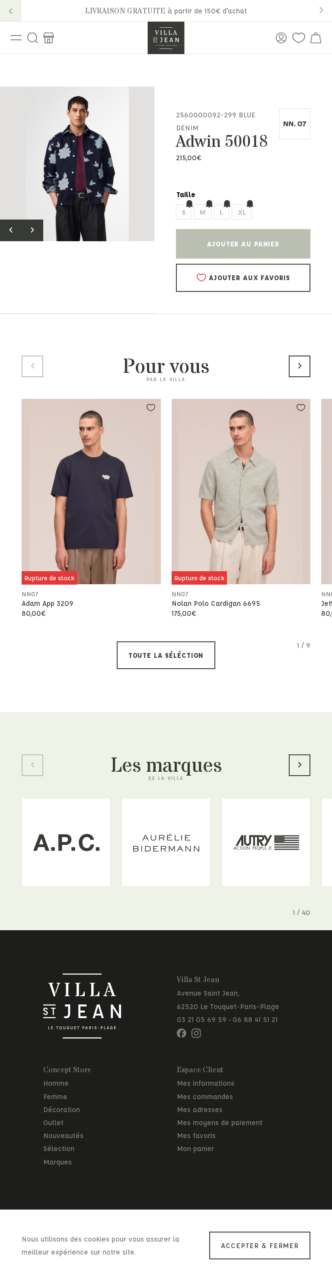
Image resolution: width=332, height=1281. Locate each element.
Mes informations (205, 1082)
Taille (185, 194)
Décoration (61, 1109)
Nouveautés (63, 1135)
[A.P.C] (66, 842)
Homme (56, 1082)
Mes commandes (205, 1096)
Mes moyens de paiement (219, 1122)
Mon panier (195, 1148)
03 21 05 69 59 (202, 1019)
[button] (10, 10)
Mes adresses (200, 1109)
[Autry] (265, 842)
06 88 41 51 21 (255, 1019)
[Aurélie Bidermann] (166, 842)
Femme (55, 1096)
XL (242, 212)
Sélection (58, 1148)
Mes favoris (196, 1135)
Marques (57, 1161)
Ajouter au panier (243, 243)
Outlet (53, 1122)
